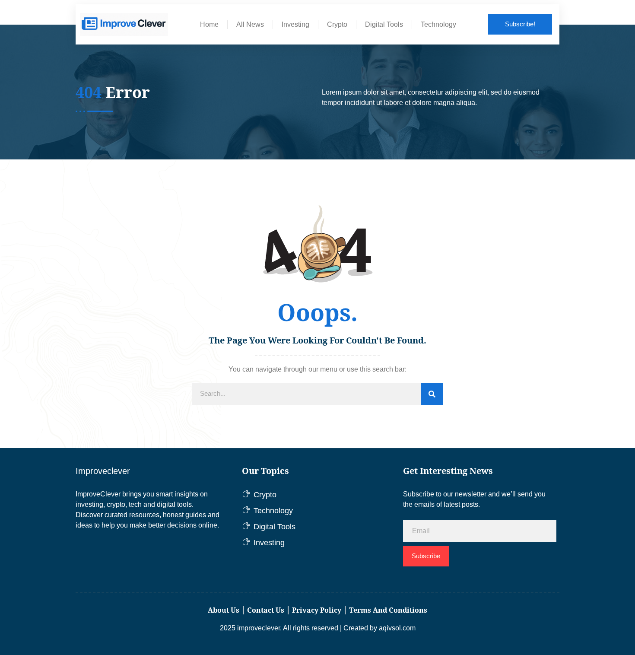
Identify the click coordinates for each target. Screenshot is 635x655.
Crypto (337, 24)
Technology (438, 24)
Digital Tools (384, 24)
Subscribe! (520, 24)
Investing (295, 24)
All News (250, 24)
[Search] (432, 394)
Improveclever (103, 471)
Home (209, 24)
